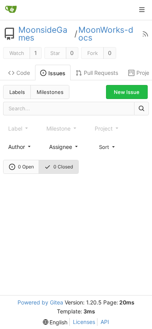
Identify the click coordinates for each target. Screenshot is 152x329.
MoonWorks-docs (105, 34)
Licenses (84, 321)
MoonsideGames (42, 34)
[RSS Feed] (145, 33)
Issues (56, 73)
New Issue (127, 92)
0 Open (26, 167)
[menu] (107, 147)
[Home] (11, 9)
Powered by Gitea (40, 302)
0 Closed (63, 167)
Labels (17, 92)
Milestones (50, 92)
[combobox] (20, 146)
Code (23, 72)
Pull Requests (101, 72)
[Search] (141, 108)
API (105, 321)
